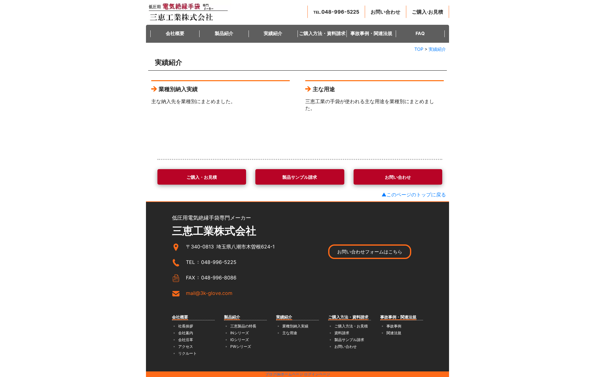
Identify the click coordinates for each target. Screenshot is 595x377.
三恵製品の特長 (243, 326)
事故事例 (393, 326)
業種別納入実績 (295, 326)
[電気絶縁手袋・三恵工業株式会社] (188, 12)
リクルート (187, 353)
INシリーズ (239, 333)
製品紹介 (224, 33)
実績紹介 (273, 33)
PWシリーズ (240, 346)
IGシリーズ (239, 339)
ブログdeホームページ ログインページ (297, 374)
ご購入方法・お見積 (351, 326)
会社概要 (175, 33)
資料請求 (341, 333)
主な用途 (289, 333)
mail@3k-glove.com (209, 293)
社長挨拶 (185, 326)
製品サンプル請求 (349, 339)
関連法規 (393, 333)
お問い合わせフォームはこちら (369, 252)
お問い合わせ (345, 346)
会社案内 (185, 333)
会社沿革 (185, 339)
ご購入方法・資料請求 (322, 33)
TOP (418, 49)
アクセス (185, 346)
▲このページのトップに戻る (413, 194)
